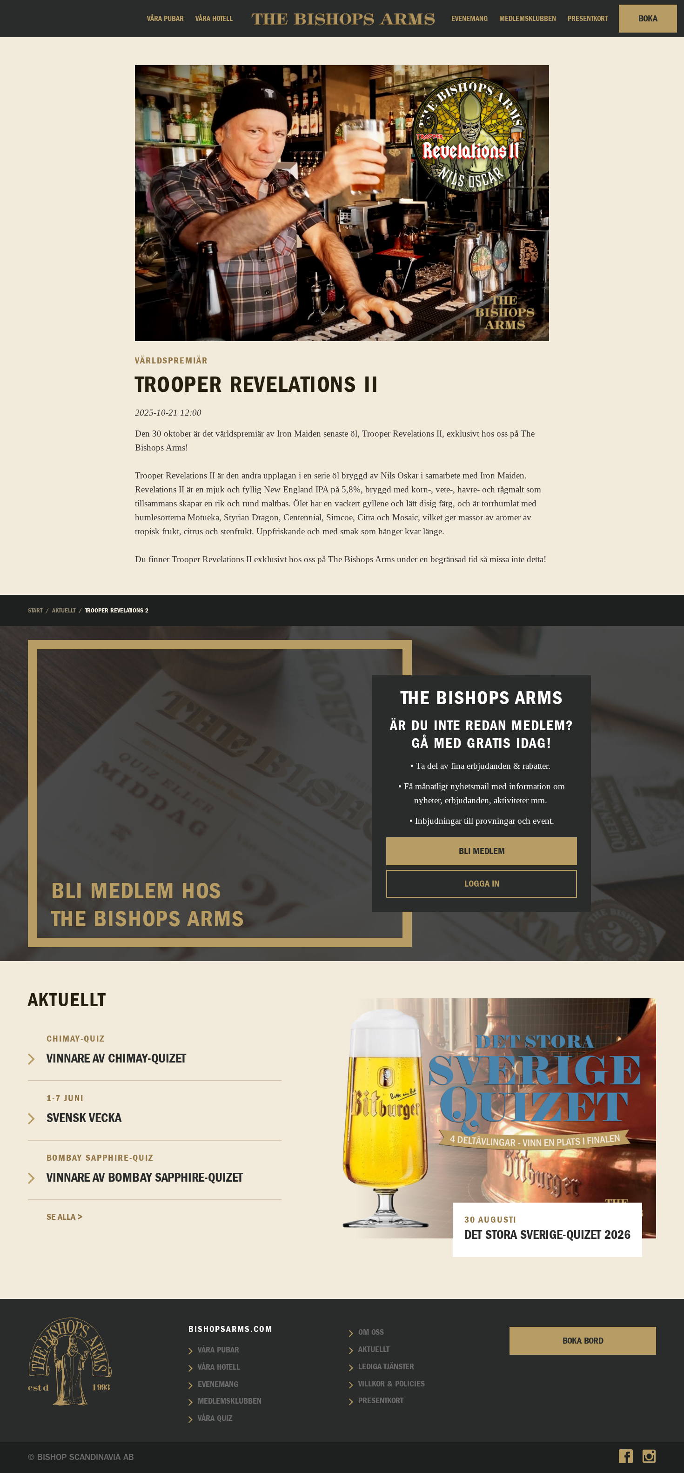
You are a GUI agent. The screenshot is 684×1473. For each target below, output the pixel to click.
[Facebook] (626, 1457)
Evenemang (469, 18)
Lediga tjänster (386, 1367)
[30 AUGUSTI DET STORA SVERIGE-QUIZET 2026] (475, 1117)
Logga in (481, 883)
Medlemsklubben (527, 18)
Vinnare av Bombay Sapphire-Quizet (145, 1168)
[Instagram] (649, 1457)
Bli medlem (482, 850)
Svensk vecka (84, 1109)
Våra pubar (165, 18)
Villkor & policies (391, 1384)
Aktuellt (373, 1349)
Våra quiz (215, 1418)
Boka (647, 18)
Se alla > (64, 1217)
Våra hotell (214, 18)
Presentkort (588, 18)
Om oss (371, 1332)
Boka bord (583, 1340)
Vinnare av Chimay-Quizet (116, 1049)
